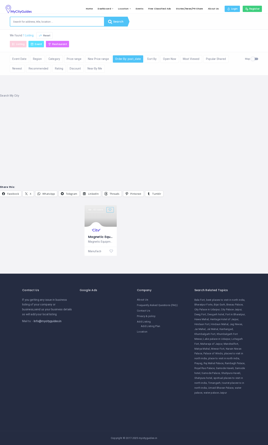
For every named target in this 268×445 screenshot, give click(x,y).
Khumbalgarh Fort (204, 334)
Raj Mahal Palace (213, 363)
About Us (213, 8)
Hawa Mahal (201, 319)
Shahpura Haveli (230, 373)
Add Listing (144, 321)
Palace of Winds (213, 353)
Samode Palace (210, 373)
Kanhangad (226, 329)
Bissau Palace (234, 304)
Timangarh (214, 382)
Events (139, 8)
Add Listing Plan (150, 326)
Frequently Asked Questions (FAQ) (157, 305)
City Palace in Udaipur (207, 309)
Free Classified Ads (159, 8)
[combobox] (57, 21)
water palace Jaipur (215, 392)
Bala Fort (199, 299)
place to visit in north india (223, 358)
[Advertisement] (117, 132)
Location (123, 8)
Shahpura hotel (203, 377)
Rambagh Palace (235, 363)
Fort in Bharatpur (235, 314)
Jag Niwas (236, 324)
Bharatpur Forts (203, 304)
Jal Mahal (212, 329)
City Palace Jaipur (231, 309)
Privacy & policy (146, 316)
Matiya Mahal (202, 348)
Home (89, 8)
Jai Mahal (200, 329)
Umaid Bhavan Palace (220, 387)
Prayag (198, 363)
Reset (46, 35)
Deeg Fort (200, 314)
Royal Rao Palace (204, 368)
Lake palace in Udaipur (216, 338)
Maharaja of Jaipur (211, 343)
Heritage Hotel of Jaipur (224, 319)
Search (117, 22)
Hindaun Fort (202, 324)
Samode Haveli (225, 368)
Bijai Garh (219, 304)
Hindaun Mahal (219, 324)
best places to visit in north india (225, 299)
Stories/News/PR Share (189, 8)
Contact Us (143, 310)
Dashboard (104, 8)
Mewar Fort (217, 348)
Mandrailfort (231, 343)
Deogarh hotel (215, 314)
